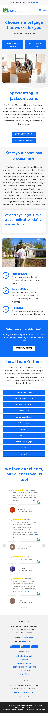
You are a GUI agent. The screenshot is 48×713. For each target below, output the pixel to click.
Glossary (24, 660)
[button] (24, 134)
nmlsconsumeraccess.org (24, 692)
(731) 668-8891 (30, 2)
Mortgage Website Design (12, 710)
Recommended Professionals (24, 667)
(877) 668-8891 (28, 641)
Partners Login (40, 710)
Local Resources (24, 663)
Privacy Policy (24, 674)
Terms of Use (24, 671)
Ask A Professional (24, 656)
